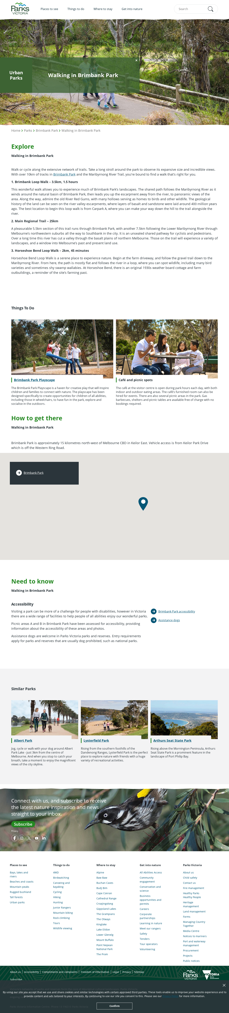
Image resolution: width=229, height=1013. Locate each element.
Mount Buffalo (105, 940)
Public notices (191, 961)
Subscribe (23, 824)
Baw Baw (101, 877)
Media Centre (191, 931)
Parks (28, 130)
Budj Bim (101, 888)
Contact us (189, 883)
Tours (56, 923)
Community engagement (147, 879)
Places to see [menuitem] (49, 9)
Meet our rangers (150, 928)
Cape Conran (104, 893)
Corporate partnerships (147, 916)
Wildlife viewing (62, 928)
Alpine (100, 872)
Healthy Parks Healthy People (192, 895)
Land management (194, 911)
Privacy (14, 830)
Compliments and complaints (59, 972)
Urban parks (17, 902)
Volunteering (147, 949)
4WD (56, 872)
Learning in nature (151, 923)
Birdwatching (61, 877)
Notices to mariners (195, 936)
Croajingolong (104, 903)
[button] (210, 9)
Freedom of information (95, 972)
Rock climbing (61, 918)
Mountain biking (63, 912)
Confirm (114, 1006)
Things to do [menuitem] (75, 9)
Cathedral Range (106, 898)
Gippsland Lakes (106, 908)
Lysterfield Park (96, 740)
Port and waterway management (194, 943)
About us (188, 872)
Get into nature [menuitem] (132, 9)
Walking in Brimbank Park (81, 130)
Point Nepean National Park (104, 947)
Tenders (145, 939)
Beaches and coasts (21, 881)
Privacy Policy (170, 996)
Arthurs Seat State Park (172, 740)
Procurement (191, 950)
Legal (116, 972)
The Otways (103, 919)
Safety (143, 933)
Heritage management (191, 904)
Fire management (193, 888)
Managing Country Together (194, 923)
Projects (188, 955)
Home (15, 130)
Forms (186, 916)
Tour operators (149, 944)
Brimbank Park (47, 130)
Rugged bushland (20, 892)
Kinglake (101, 924)
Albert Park (23, 740)
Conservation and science (150, 888)
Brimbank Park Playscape (34, 380)
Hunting (58, 902)
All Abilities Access (151, 872)
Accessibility (31, 972)
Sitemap (139, 972)
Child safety (190, 877)
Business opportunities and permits (150, 899)
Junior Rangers (62, 907)
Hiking (57, 897)
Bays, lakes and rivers (19, 874)
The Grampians (105, 914)
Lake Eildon (103, 929)
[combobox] (196, 8)
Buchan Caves (104, 883)
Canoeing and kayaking (61, 884)
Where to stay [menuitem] (103, 9)
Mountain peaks (19, 886)
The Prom (102, 954)
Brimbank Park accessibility (176, 611)
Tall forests (16, 897)
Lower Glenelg (104, 934)
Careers (144, 909)
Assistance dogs (169, 620)
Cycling (57, 892)
